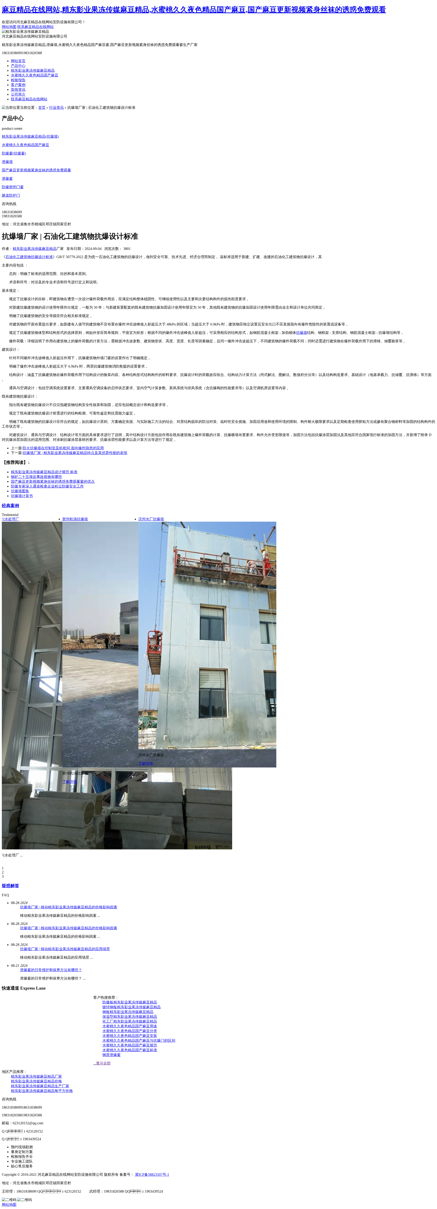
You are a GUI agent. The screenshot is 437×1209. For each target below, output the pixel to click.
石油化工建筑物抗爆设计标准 (29, 257)
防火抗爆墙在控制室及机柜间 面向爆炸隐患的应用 (63, 448)
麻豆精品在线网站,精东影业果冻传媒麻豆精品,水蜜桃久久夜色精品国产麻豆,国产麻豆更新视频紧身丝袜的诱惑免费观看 (194, 9)
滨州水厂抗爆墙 (151, 519)
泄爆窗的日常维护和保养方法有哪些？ (51, 970)
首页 (42, 107)
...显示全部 (102, 1063)
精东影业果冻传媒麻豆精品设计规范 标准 (44, 472)
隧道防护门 (11, 195)
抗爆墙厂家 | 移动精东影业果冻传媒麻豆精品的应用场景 (65, 949)
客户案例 (18, 85)
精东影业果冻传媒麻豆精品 (33, 70)
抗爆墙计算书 (22, 496)
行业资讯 (56, 107)
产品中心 (18, 66)
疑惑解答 (10, 885)
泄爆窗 (7, 178)
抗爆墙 (301, 333)
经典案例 (10, 505)
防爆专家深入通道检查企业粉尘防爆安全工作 (47, 486)
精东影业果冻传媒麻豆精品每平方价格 (42, 1091)
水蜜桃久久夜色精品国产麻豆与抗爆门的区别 (138, 1040)
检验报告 (18, 80)
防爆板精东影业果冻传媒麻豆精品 (129, 1002)
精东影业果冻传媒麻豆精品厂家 (36, 1076)
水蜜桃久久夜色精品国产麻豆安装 (129, 1036)
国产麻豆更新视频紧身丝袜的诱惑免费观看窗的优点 (53, 481)
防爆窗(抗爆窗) (14, 153)
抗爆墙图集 (20, 491)
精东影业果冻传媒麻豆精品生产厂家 (40, 1086)
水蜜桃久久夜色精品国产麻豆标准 (129, 1050)
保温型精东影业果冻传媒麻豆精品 (129, 1017)
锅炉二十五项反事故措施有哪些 (36, 477)
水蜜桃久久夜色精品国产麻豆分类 (129, 1031)
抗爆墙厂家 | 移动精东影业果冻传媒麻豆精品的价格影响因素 (68, 907)
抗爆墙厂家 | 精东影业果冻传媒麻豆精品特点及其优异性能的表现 (75, 453)
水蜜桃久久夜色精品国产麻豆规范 (129, 1045)
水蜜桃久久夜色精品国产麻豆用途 (129, 1026)
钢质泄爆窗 (111, 1055)
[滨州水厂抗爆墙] (213, 748)
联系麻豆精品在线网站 (35, 27)
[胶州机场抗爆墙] (226, 766)
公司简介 (18, 94)
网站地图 (9, 27)
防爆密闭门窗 (13, 187)
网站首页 (18, 61)
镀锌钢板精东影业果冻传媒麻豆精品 (131, 1007)
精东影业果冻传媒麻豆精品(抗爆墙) (30, 136)
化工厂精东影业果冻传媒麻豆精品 (129, 1021)
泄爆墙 (7, 162)
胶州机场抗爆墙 (75, 519)
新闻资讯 (18, 89)
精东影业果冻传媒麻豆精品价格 (36, 1081)
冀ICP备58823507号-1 (152, 1174)
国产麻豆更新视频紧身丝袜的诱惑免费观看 (36, 170)
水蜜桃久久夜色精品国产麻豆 (34, 75)
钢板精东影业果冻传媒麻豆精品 (127, 1012)
